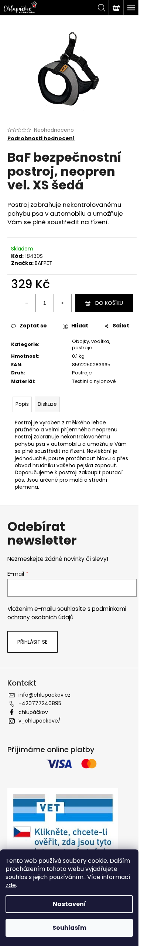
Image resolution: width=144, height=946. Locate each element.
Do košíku (109, 303)
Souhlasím (69, 927)
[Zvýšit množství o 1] (62, 303)
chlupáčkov (33, 712)
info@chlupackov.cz (44, 694)
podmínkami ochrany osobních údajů (66, 613)
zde (11, 885)
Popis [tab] (22, 404)
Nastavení (69, 904)
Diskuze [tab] (47, 404)
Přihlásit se (32, 642)
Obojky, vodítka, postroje (91, 344)
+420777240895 (39, 703)
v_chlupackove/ (39, 720)
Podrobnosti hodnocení (41, 138)
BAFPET (43, 263)
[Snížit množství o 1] (27, 303)
